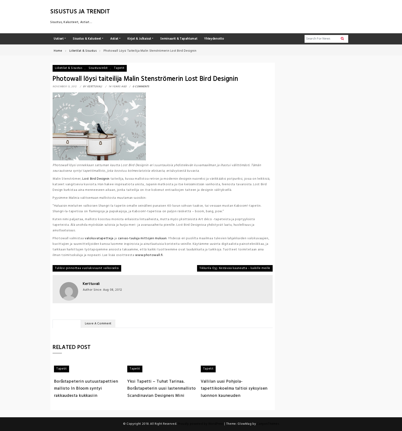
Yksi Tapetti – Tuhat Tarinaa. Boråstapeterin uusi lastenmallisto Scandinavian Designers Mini (161, 388)
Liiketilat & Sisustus (68, 68)
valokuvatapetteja (99, 238)
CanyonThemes (268, 423)
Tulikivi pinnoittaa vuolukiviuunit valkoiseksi (87, 268)
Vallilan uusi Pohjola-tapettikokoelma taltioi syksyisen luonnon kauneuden (234, 388)
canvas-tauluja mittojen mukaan (142, 238)
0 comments (141, 86)
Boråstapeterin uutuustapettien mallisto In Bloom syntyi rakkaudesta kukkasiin (86, 388)
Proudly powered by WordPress (201, 423)
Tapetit (119, 68)
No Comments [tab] (67, 323)
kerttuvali (91, 284)
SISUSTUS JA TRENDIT (80, 12)
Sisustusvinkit (98, 68)
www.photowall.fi (149, 255)
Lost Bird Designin (96, 179)
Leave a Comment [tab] (98, 323)
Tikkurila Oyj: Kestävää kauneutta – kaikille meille (234, 268)
